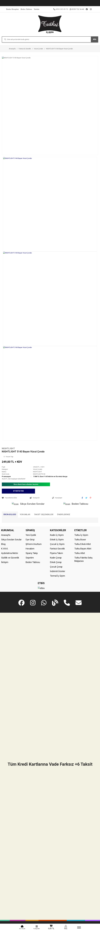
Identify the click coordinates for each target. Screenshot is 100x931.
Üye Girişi (30, 539)
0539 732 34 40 (78, 9)
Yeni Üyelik (31, 535)
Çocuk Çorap (56, 566)
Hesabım (30, 548)
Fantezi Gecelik (57, 548)
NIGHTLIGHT (8, 448)
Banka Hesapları (12, 9)
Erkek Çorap (56, 562)
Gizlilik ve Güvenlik (10, 557)
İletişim (4, 562)
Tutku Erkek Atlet (82, 544)
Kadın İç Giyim (57, 535)
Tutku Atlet (79, 553)
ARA (94, 39)
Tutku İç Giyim (81, 535)
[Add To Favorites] (15, 498)
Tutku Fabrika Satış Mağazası (83, 559)
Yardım (36, 9)
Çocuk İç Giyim (57, 544)
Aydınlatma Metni (9, 553)
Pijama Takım (56, 553)
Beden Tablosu (26, 9)
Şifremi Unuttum (34, 544)
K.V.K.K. (4, 548)
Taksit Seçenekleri (44, 514)
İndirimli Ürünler (57, 571)
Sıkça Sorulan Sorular (32, 503)
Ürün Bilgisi (9, 514)
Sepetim (30, 557)
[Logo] (50, 24)
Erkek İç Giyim (57, 539)
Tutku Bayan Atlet (82, 548)
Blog (3, 544)
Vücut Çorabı (37, 469)
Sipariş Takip (32, 553)
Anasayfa (5, 535)
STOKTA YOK (18, 491)
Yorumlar (25, 514)
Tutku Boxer (80, 539)
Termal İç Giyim (57, 575)
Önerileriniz (63, 514)
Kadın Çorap (56, 557)
